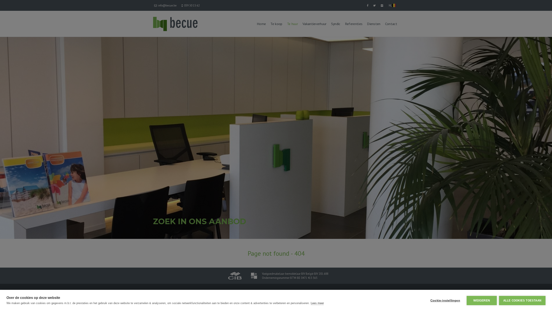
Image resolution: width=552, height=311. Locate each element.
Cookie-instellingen (445, 300)
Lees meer (317, 303)
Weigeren (481, 300)
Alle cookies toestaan (522, 300)
